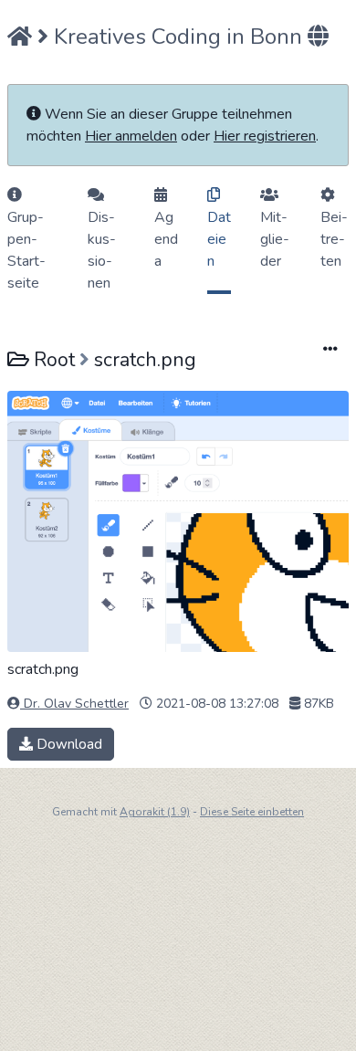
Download (67, 744)
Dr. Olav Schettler (74, 703)
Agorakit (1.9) (155, 811)
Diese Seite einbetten (252, 811)
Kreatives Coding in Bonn (178, 36)
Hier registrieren (265, 136)
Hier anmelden (131, 136)
